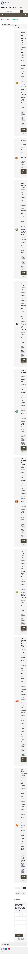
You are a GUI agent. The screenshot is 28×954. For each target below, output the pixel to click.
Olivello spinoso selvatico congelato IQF (23, 871)
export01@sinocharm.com (8, 8)
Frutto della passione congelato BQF (23, 113)
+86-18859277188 (19, 8)
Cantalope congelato (23, 162)
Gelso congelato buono (23, 355)
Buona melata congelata (23, 439)
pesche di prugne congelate (23, 754)
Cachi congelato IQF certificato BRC (23, 525)
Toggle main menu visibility (26, 15)
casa (2, 19)
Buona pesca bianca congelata (23, 268)
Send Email (23, 129)
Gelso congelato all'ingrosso (23, 351)
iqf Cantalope (23, 167)
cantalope (23, 164)
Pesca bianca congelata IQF (23, 258)
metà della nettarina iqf (22, 750)
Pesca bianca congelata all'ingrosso (23, 263)
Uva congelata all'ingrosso (23, 623)
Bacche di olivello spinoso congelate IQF (23, 865)
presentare (19, 935)
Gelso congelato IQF (23, 347)
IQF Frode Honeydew (23, 436)
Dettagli (23, 133)
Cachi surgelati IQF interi (22, 536)
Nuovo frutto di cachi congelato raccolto (23, 531)
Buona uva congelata (23, 619)
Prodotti (7, 19)
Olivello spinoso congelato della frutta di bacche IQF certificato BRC (23, 858)
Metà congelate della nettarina (23, 745)
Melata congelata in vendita (23, 443)
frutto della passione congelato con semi (23, 119)
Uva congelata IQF (23, 615)
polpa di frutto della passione (22, 125)
